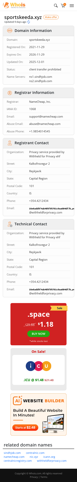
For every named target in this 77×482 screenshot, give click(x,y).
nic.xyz (34, 457)
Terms (43, 477)
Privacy (34, 477)
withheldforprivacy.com (52, 460)
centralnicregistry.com (18, 460)
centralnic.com (35, 453)
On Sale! (38, 351)
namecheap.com (14, 457)
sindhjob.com (12, 453)
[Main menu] (71, 5)
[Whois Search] (56, 5)
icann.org (49, 457)
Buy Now (38, 334)
